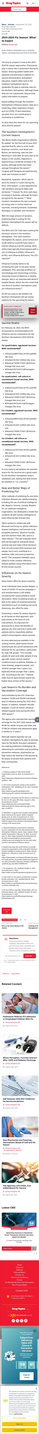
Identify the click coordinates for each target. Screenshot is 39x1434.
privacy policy (11, 962)
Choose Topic (17, 9)
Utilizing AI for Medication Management (11, 927)
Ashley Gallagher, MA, (12, 1148)
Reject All (19, 1424)
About (19, 1265)
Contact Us (19, 1275)
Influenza (5, 974)
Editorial (19, 1270)
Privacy (19, 1280)
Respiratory (16, 974)
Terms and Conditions (19, 1277)
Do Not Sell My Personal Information (19, 1282)
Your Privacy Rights (19, 1285)
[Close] (36, 1388)
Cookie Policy (18, 1414)
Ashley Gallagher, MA (12, 1022)
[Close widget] (34, 1330)
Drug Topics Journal (8, 27)
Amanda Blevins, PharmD (12, 1150)
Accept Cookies (19, 1430)
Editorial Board (19, 1272)
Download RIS (6, 911)
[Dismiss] (36, 306)
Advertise (19, 1267)
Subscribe (28, 956)
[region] (19, 1410)
